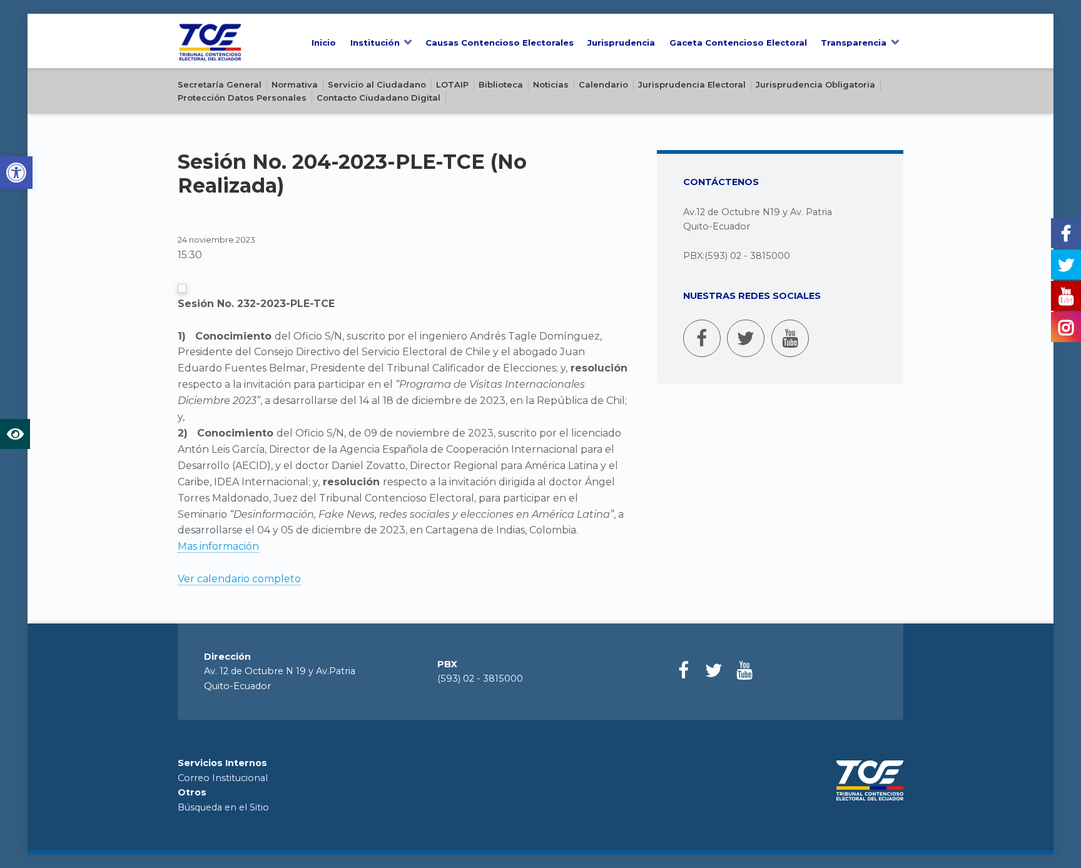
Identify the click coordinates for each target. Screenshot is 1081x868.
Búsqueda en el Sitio (223, 807)
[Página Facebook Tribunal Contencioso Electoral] (702, 338)
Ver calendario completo (239, 579)
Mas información (218, 546)
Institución (375, 43)
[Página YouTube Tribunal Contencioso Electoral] (790, 338)
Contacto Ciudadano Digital (378, 98)
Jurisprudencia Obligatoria (815, 84)
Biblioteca (501, 84)
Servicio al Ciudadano (377, 84)
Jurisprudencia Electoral (692, 84)
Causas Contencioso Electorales (499, 43)
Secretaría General (219, 84)
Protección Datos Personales (242, 98)
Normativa (295, 84)
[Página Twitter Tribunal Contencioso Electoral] (745, 338)
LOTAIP (452, 84)
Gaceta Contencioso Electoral (738, 43)
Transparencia (853, 43)
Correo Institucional (223, 778)
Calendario (603, 84)
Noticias (551, 84)
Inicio (324, 43)
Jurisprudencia (621, 43)
